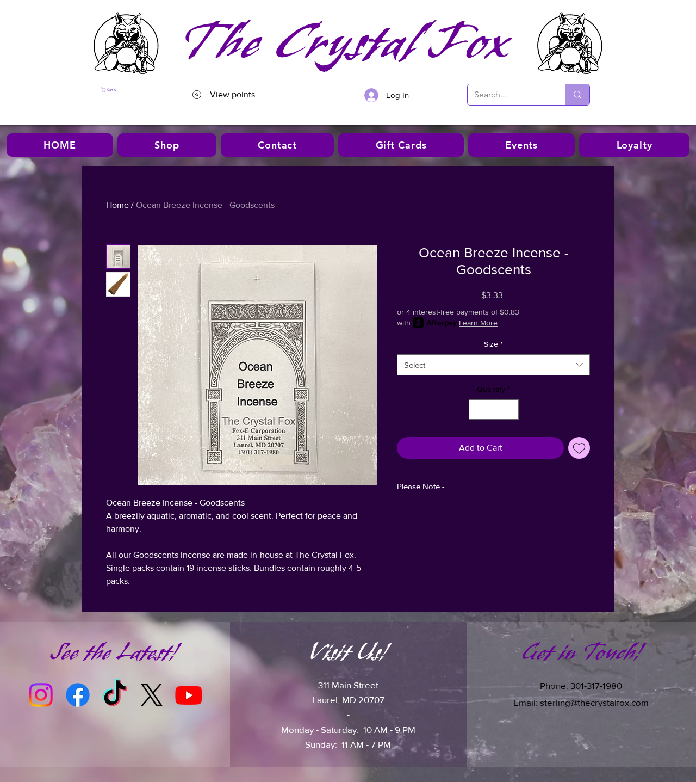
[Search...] (577, 94)
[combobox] (493, 364)
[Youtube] (188, 695)
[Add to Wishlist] (579, 448)
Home (117, 205)
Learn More (478, 322)
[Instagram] (41, 695)
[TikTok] (114, 695)
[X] (151, 695)
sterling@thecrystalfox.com (594, 702)
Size (493, 344)
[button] (130, 89)
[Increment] (510, 409)
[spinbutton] (494, 409)
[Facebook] (78, 695)
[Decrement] (477, 409)
